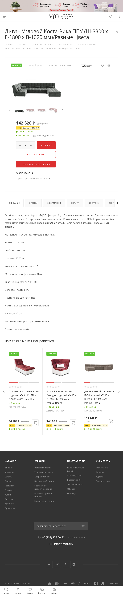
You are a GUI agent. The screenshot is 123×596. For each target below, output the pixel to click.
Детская (9, 499)
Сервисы (39, 461)
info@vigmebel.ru (63, 543)
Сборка (112, 203)
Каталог (10, 461)
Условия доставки (43, 472)
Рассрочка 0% (74, 479)
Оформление (54, 203)
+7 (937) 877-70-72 (53, 537)
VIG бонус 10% (74, 475)
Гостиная (9, 485)
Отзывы (33, 203)
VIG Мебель (103, 461)
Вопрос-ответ (103, 481)
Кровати (9, 472)
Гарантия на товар (44, 501)
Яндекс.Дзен (73, 564)
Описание (14, 203)
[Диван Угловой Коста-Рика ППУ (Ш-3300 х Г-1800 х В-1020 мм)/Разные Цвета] (36, 86)
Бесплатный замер (44, 481)
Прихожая (10, 508)
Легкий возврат (75, 484)
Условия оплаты (42, 467)
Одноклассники (65, 564)
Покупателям (76, 461)
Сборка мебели (42, 476)
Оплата (75, 203)
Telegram (57, 564)
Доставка (94, 203)
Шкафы (8, 476)
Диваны (9, 467)
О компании (102, 467)
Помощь (71, 493)
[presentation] (9, 110)
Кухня (8, 494)
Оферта (71, 488)
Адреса (99, 476)
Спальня (9, 490)
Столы (8, 481)
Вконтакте (49, 564)
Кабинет (9, 503)
